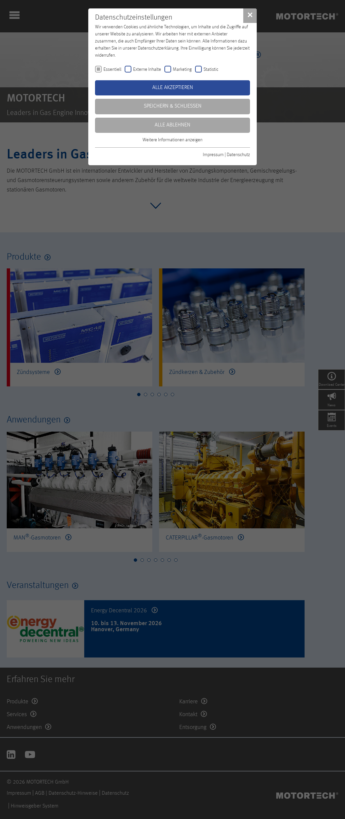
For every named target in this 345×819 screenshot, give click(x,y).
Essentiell (112, 69)
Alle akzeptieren (172, 87)
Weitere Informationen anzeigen (172, 140)
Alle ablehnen (172, 125)
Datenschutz (238, 154)
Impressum (213, 154)
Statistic (210, 69)
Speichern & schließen (172, 106)
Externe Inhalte (147, 69)
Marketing (182, 69)
